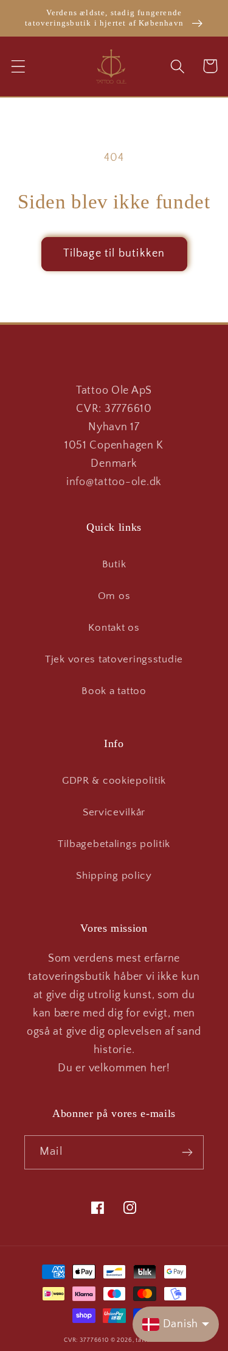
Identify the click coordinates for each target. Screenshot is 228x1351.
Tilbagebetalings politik (114, 844)
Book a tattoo (113, 691)
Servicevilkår (114, 812)
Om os (114, 595)
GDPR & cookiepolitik (114, 780)
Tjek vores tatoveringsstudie (114, 659)
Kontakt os (113, 627)
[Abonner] (187, 1152)
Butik (114, 564)
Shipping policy (114, 875)
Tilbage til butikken (114, 253)
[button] (18, 66)
